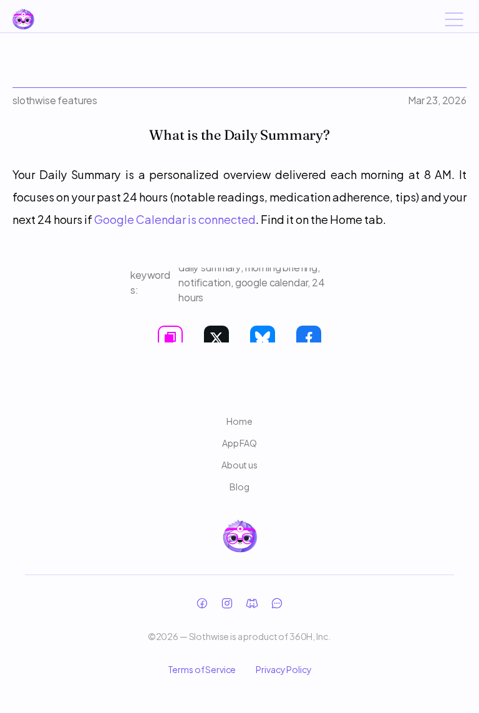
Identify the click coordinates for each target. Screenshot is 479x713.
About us (239, 464)
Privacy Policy (283, 669)
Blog (239, 486)
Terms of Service (202, 669)
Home (239, 421)
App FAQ (239, 442)
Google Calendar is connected (175, 219)
